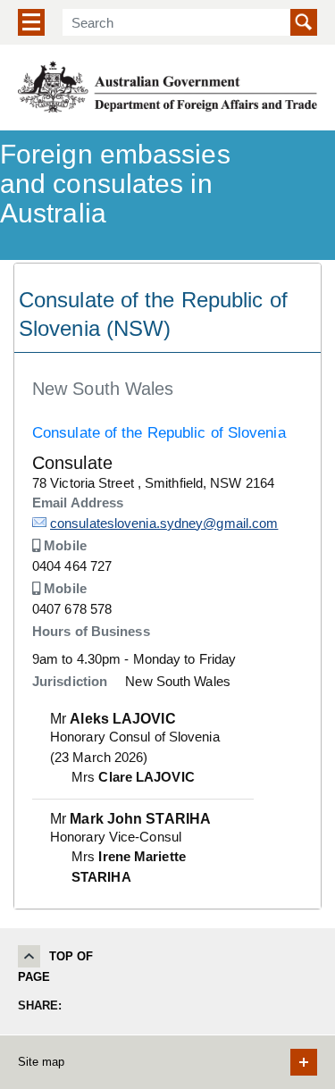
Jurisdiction (69, 681)
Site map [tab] (41, 1061)
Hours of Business (91, 631)
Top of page (56, 967)
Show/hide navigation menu (31, 22)
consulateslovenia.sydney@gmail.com (164, 523)
